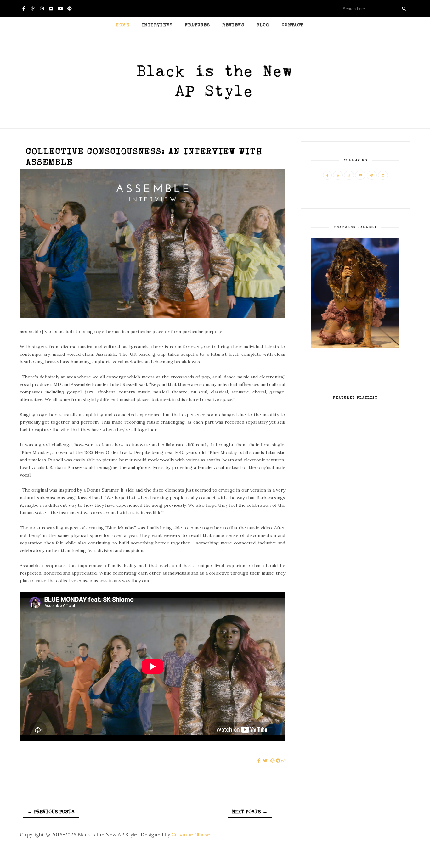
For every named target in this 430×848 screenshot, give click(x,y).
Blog (263, 25)
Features (197, 25)
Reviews (233, 25)
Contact (292, 25)
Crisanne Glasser (191, 834)
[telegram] (278, 760)
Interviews (157, 25)
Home (122, 25)
